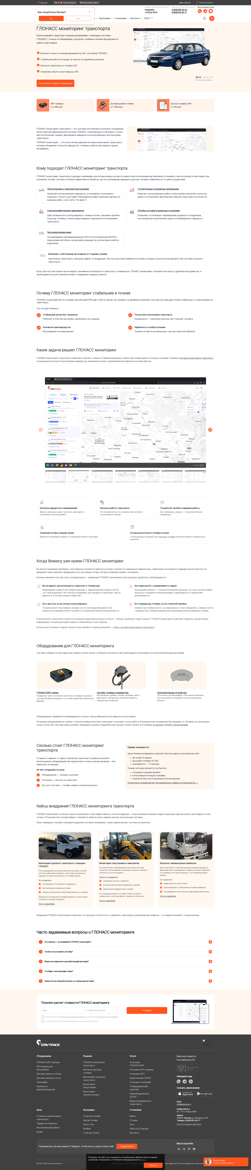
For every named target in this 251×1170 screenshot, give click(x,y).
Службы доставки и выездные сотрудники (159, 210)
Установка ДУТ (137, 1073)
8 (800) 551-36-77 (179, 12)
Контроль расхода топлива (92, 1071)
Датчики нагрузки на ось (49, 1078)
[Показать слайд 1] (55, 476)
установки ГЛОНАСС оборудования (170, 724)
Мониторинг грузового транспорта (94, 1078)
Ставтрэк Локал (91, 1132)
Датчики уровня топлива (49, 1073)
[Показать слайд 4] (125, 476)
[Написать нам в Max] (191, 1081)
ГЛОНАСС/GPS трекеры (48, 1062)
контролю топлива (167, 537)
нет (78, 18)
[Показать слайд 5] (148, 476)
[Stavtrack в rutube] (189, 1149)
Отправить (147, 1010)
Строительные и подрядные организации (158, 189)
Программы (88, 1110)
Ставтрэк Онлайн (92, 1116)
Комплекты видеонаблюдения (46, 1088)
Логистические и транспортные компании (68, 189)
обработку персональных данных (72, 1017)
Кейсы (133, 1116)
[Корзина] (211, 18)
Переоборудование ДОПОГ (139, 1095)
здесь (143, 1160)
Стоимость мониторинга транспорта (49, 1118)
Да (51, 18)
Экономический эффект (48, 1127)
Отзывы (134, 1120)
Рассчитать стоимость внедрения (55, 83)
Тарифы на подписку (47, 1123)
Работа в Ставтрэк (139, 1128)
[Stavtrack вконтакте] (179, 1149)
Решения (87, 1056)
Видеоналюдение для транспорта (140, 1102)
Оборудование (44, 1056)
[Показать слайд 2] (78, 476)
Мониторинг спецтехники (89, 1086)
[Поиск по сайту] (204, 18)
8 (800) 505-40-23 (179, 10)
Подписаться (126, 1146)
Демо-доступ (185, 2)
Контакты (134, 1132)
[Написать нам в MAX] (211, 11)
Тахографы (42, 1082)
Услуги (133, 1056)
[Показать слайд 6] (172, 476)
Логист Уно (88, 1124)
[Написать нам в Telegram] (205, 11)
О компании (135, 1110)
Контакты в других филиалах (189, 1124)
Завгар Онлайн (90, 1120)
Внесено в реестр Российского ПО (186, 1058)
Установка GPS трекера (141, 1069)
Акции (40, 1131)
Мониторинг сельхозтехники (91, 1093)
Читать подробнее (47, 904)
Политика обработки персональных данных (195, 1163)
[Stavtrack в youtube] (194, 1149)
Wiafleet (87, 1128)
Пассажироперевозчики (59, 232)
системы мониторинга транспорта (196, 358)
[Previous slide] (41, 430)
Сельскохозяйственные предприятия (65, 210)
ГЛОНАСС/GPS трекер (47, 692)
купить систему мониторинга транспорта (133, 627)
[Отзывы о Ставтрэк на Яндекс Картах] (65, 3)
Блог (132, 1124)
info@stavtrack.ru (184, 1104)
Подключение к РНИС (140, 1078)
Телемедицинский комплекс (139, 1088)
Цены (39, 1110)
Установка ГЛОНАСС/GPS (137, 1064)
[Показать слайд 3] (102, 476)
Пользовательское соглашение (106, 1017)
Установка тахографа (140, 1082)
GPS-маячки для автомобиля (45, 1068)
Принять (153, 1165)
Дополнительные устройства (172, 692)
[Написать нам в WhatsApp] (200, 11)
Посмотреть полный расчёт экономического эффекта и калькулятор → (163, 782)
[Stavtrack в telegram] (184, 1149)
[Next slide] (210, 430)
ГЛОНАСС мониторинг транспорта (94, 1064)
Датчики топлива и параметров (113, 692)
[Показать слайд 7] (195, 476)
